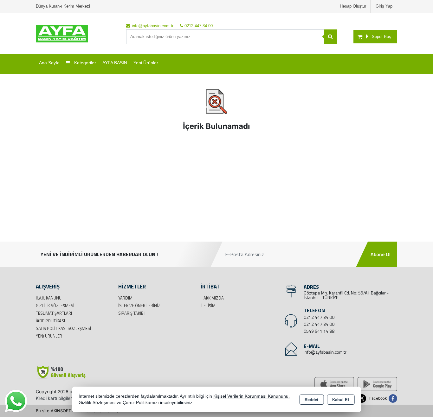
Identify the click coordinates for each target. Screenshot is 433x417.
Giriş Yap (384, 6)
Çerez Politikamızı (141, 402)
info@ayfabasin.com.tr (325, 352)
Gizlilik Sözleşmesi (55, 305)
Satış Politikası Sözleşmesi (63, 328)
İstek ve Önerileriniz (139, 305)
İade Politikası (50, 321)
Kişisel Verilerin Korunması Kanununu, (251, 396)
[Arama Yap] (330, 36)
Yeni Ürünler (49, 336)
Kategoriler (84, 62)
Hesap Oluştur (353, 6)
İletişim (208, 305)
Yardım (125, 298)
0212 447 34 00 (319, 317)
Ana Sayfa (49, 62)
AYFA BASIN (114, 62)
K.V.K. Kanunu (48, 298)
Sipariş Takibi (131, 313)
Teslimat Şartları (54, 313)
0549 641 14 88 (319, 331)
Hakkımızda (212, 298)
